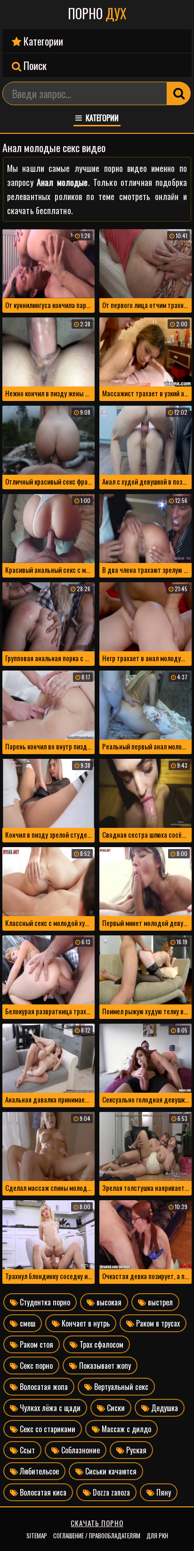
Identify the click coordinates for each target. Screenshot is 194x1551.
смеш (26, 1323)
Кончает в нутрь (85, 1323)
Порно (97, 14)
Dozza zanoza (110, 1492)
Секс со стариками (46, 1429)
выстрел (159, 1302)
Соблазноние (79, 1450)
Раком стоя (35, 1344)
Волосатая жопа (43, 1386)
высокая (108, 1302)
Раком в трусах (157, 1323)
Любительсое (38, 1471)
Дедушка (163, 1407)
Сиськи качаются (110, 1471)
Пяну (162, 1492)
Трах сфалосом (100, 1344)
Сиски (115, 1407)
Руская (135, 1450)
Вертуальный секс (120, 1386)
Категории (42, 40)
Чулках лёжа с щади (49, 1407)
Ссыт (26, 1450)
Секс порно (35, 1365)
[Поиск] (179, 93)
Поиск (34, 65)
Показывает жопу (104, 1365)
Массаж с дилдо (125, 1429)
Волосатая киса (42, 1492)
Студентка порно (44, 1302)
